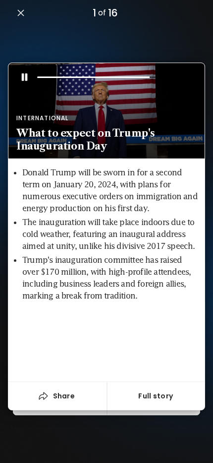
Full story (155, 396)
